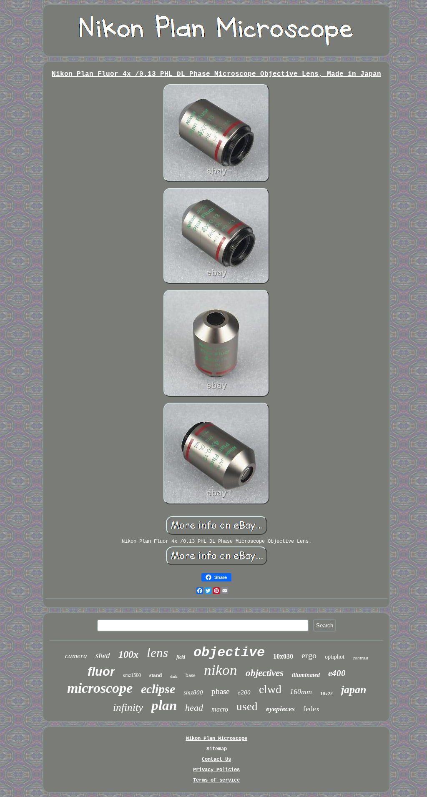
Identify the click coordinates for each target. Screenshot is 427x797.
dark (173, 676)
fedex (311, 709)
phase (220, 691)
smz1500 (132, 675)
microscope (100, 688)
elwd (270, 689)
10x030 (283, 656)
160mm (301, 691)
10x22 (326, 693)
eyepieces (280, 708)
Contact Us (216, 759)
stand (155, 675)
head (194, 707)
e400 (337, 673)
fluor (101, 671)
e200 (244, 692)
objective (229, 652)
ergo (308, 655)
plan (164, 705)
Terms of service (216, 780)
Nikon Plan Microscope (216, 739)
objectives (265, 673)
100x (128, 654)
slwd (102, 655)
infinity (128, 707)
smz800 (193, 692)
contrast (360, 657)
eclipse (158, 689)
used (247, 706)
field (180, 657)
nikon (220, 670)
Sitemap (216, 749)
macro (219, 709)
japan (353, 690)
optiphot (334, 657)
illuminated (306, 675)
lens (157, 652)
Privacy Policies (216, 770)
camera (76, 656)
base (191, 675)
